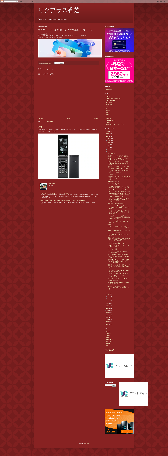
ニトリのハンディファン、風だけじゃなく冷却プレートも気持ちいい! (119, 171)
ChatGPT (108, 333)
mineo (107, 114)
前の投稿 (96, 118)
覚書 (107, 345)
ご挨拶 (108, 96)
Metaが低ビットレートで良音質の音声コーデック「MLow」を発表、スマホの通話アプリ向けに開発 (119, 217)
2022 (107, 306)
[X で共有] (59, 63)
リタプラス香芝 (58, 10)
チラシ (108, 116)
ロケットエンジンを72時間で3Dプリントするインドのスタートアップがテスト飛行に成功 (118, 212)
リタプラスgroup (110, 100)
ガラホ (40, 127)
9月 (109, 145)
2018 (107, 315)
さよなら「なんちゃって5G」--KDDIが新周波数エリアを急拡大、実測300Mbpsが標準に (118, 200)
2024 (107, 136)
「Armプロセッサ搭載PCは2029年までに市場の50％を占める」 (118, 270)
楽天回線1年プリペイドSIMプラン (115, 124)
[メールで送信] (55, 63)
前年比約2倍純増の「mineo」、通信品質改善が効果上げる (118, 283)
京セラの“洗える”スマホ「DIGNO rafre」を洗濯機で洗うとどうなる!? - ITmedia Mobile (62, 200)
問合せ (108, 112)
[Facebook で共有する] (61, 63)
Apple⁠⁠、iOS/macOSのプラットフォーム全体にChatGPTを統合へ (119, 231)
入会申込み (109, 104)
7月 (109, 149)
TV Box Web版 (51, 183)
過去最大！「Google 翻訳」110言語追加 (118, 156)
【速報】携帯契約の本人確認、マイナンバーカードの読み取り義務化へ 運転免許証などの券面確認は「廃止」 (119, 195)
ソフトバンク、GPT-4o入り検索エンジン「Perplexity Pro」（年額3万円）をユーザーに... (119, 207)
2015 (107, 321)
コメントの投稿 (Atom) (47, 121)
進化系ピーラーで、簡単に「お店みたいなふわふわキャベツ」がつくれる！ (119, 159)
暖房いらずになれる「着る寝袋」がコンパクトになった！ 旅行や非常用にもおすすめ (119, 266)
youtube (108, 343)
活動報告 (108, 118)
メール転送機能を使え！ (114, 184)
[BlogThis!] (57, 63)
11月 (109, 140)
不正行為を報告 (109, 350)
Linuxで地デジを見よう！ (114, 249)
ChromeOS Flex (110, 120)
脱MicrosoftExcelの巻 (113, 181)
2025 (107, 134)
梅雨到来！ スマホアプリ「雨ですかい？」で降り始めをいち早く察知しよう (118, 287)
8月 (109, 147)
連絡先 (108, 110)
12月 (109, 138)
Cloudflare (109, 89)
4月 (109, 294)
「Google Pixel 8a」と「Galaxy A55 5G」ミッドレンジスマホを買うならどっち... (119, 190)
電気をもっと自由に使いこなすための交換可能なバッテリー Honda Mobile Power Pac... (119, 178)
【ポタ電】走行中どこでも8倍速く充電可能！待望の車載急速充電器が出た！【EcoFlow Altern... (118, 261)
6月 (109, 151)
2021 (107, 308)
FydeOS (108, 122)
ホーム (68, 118)
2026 (107, 131)
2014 (107, 324)
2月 (109, 298)
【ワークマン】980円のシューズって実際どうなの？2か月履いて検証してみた (118, 167)
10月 (109, 142)
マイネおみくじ (112, 174)
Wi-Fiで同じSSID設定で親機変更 (116, 203)
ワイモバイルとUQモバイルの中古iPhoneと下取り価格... (54, 193)
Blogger (87, 443)
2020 (107, 310)
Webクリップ (109, 341)
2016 (107, 319)
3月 (109, 296)
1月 (109, 301)
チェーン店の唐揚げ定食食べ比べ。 (117, 243)
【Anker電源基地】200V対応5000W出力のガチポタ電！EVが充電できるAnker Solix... (118, 256)
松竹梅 (109, 224)
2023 (107, 303)
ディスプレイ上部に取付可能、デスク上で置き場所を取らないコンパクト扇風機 (119, 186)
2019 (107, 312)
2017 (107, 317)
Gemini (108, 335)
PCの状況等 (109, 102)
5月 (109, 291)
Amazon (108, 331)
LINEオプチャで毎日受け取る (114, 98)
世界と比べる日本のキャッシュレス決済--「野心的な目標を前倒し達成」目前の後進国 (118, 163)
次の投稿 (41, 118)
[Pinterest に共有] (63, 63)
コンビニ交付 (111, 153)
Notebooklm (109, 339)
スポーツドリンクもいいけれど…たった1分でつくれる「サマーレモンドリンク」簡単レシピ (118, 275)
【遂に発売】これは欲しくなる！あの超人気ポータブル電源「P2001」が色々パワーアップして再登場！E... (119, 239)
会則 (107, 106)
